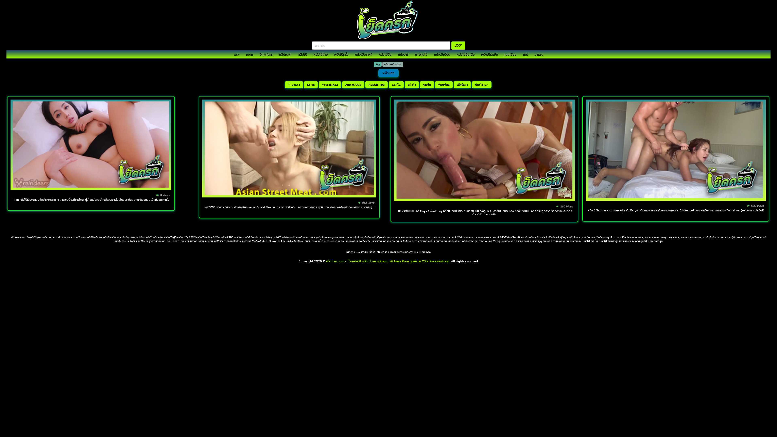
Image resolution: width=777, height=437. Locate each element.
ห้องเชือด (444, 84)
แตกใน (396, 84)
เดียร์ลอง (462, 84)
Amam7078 (353, 84)
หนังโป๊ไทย (321, 54)
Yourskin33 (330, 84)
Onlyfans (266, 54)
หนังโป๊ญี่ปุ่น (442, 54)
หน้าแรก (388, 73)
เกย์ (525, 54)
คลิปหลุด (285, 54)
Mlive (311, 84)
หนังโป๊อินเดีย (466, 54)
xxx (237, 54)
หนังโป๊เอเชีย (489, 54)
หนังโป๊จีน (385, 54)
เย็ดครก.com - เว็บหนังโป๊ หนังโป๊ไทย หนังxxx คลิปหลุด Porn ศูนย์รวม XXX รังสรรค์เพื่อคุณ (388, 261)
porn (249, 54)
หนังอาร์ (403, 54)
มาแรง (539, 54)
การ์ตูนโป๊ (421, 54)
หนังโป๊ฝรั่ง (341, 54)
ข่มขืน (427, 84)
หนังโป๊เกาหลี (363, 54)
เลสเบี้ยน (510, 54)
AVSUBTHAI (376, 84)
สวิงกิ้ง (412, 84)
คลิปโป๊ (302, 54)
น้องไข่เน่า (481, 84)
